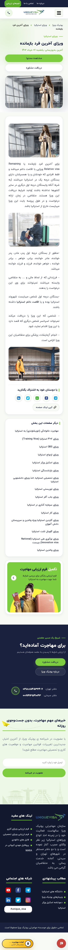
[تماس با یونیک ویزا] (8, 13)
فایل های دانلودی (20, 839)
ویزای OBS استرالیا (48, 447)
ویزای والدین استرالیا (47, 550)
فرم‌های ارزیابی (12, 3)
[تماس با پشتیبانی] (61, 943)
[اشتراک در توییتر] (28, 398)
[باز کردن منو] (59, 13)
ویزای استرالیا (40, 25)
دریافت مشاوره (34, 68)
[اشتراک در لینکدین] (18, 398)
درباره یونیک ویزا (50, 671)
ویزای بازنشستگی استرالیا (45, 470)
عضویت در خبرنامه (34, 772)
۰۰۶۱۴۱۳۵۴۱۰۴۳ (32, 695)
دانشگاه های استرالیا (52, 891)
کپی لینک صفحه (44, 407)
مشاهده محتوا (34, 58)
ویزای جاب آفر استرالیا (46, 497)
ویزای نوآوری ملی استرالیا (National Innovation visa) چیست (39, 540)
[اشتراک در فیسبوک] (46, 398)
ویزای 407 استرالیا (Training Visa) (40, 439)
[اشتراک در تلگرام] (55, 398)
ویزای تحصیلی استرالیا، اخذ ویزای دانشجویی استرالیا (35, 479)
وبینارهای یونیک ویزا (52, 897)
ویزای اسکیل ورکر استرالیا (45, 462)
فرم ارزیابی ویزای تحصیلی (16, 834)
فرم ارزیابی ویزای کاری (18, 828)
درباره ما (40, 3)
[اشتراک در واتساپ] (37, 398)
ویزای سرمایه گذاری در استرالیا (42, 505)
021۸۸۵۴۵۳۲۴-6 (33, 689)
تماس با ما (29, 3)
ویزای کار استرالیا (49, 513)
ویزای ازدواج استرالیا (48, 455)
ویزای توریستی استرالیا (46, 489)
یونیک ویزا (57, 25)
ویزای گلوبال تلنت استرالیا (45, 531)
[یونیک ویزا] (34, 13)
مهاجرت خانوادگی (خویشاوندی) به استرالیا (36, 431)
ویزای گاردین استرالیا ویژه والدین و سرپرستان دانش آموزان (34, 522)
